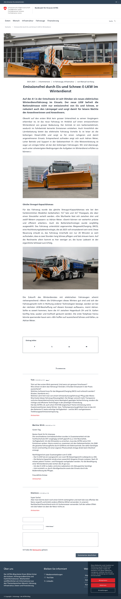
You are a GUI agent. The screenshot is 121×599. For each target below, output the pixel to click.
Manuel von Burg (87, 82)
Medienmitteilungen (54, 574)
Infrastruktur (69, 82)
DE (116, 2)
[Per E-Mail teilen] (86, 347)
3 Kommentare (44, 82)
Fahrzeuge (59, 82)
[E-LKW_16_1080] (60, 57)
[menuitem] (116, 2)
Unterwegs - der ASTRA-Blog (21, 596)
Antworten (35, 415)
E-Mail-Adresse (50, 526)
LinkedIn (49, 581)
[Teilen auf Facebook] (34, 347)
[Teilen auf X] (51, 347)
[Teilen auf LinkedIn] (69, 347)
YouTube (50, 577)
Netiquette (37, 550)
